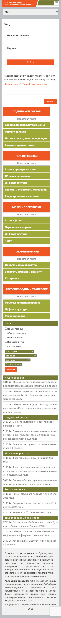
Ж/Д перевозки (14, 377)
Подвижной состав (16, 417)
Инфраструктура (15, 342)
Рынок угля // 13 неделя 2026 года (32, 512)
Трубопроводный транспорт (22, 517)
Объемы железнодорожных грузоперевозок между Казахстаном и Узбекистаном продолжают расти (30, 408)
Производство (14, 337)
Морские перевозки (17, 453)
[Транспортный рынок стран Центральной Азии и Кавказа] (30, 6)
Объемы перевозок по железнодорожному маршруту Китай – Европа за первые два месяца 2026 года (30, 395)
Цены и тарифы (15, 329)
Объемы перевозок (16, 333)
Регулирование (14, 346)
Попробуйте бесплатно (35, 84)
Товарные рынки (15, 489)
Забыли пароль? (13, 84)
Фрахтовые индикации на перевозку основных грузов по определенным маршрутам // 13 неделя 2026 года (30, 471)
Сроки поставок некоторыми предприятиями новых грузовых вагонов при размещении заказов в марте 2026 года (30, 435)
